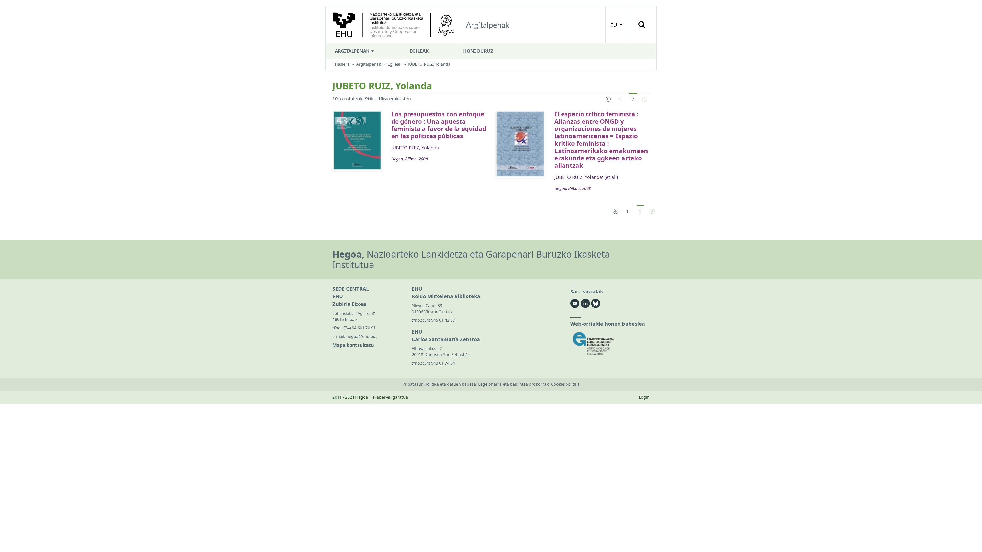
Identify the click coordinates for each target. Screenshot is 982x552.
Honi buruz (478, 51)
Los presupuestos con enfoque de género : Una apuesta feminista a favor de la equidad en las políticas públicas (438, 125)
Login (644, 397)
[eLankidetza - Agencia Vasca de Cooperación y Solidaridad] (610, 343)
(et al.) (611, 177)
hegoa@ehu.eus (361, 336)
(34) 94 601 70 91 (360, 328)
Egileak (419, 51)
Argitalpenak (353, 51)
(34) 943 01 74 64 (439, 363)
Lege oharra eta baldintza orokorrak (513, 384)
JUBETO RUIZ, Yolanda (415, 148)
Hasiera (342, 64)
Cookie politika (565, 384)
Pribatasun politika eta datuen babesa (439, 384)
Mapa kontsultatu (353, 345)
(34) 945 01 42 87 (439, 320)
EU (614, 25)
